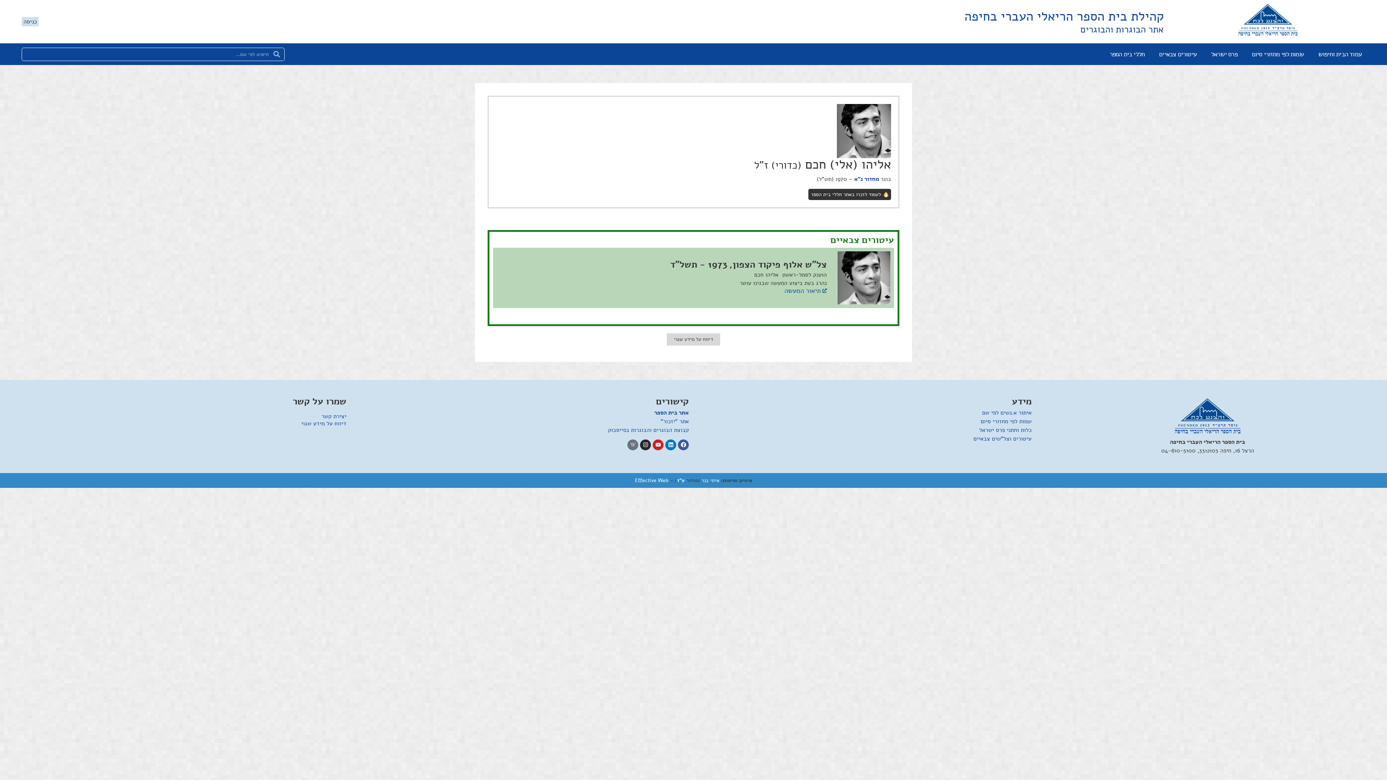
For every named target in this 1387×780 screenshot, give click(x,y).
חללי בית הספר (1127, 54)
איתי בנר (710, 480)
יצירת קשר (333, 416)
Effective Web (652, 480)
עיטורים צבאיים (1178, 54)
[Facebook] (683, 444)
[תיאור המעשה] (824, 291)
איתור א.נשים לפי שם (1007, 413)
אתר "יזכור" (675, 421)
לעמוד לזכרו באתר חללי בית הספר (846, 194)
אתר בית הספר (671, 413)
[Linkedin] (670, 444)
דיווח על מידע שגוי (323, 424)
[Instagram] (645, 444)
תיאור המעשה (803, 290)
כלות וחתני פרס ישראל (1005, 430)
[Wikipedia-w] (632, 444)
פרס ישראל (1224, 54)
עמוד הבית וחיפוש (1340, 54)
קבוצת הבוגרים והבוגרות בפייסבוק (648, 430)
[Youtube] (658, 444)
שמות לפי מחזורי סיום (1278, 54)
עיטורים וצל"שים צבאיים (1002, 439)
